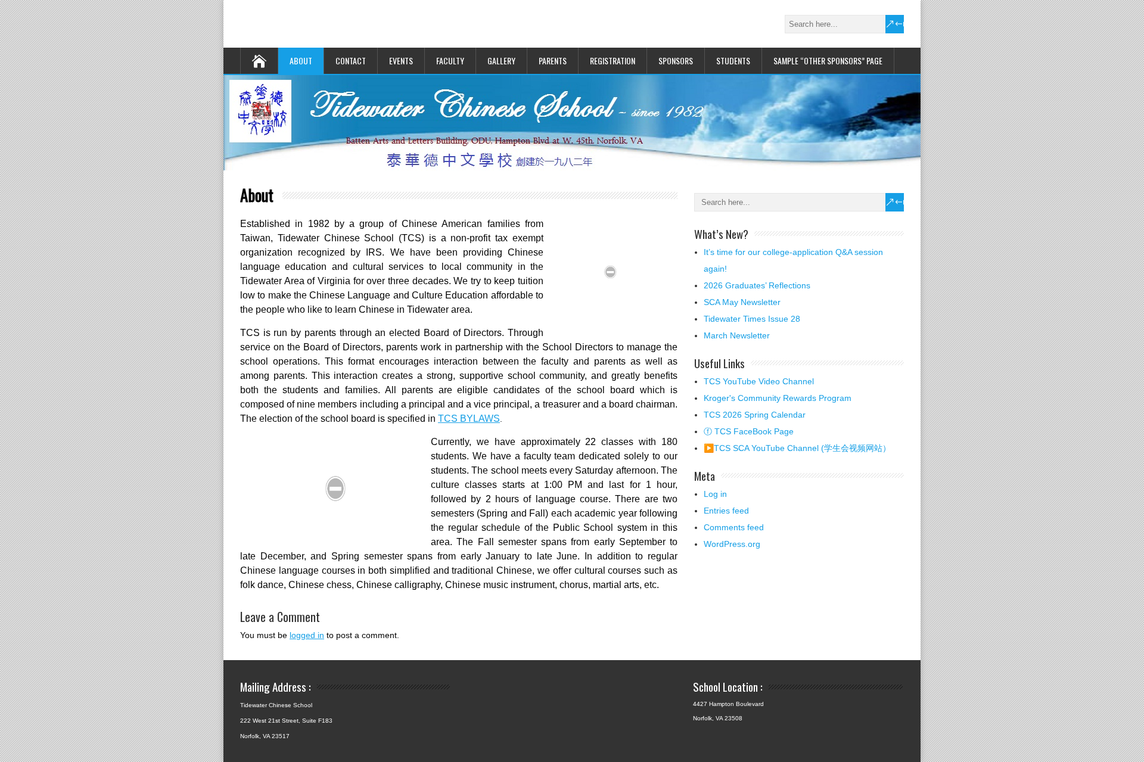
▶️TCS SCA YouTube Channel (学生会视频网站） (797, 448)
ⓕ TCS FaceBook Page (749, 431)
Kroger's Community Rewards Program (777, 398)
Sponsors (675, 60)
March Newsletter (737, 335)
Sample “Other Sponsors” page (827, 60)
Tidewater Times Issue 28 (752, 319)
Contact (350, 60)
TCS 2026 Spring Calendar (755, 414)
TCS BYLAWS (469, 418)
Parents (553, 60)
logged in (307, 635)
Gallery (501, 60)
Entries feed (726, 510)
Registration (612, 60)
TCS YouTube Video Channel (759, 381)
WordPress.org (732, 544)
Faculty (450, 60)
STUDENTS (733, 60)
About (301, 60)
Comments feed (734, 527)
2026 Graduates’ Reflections (757, 285)
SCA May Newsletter (742, 302)
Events (401, 60)
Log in (715, 494)
